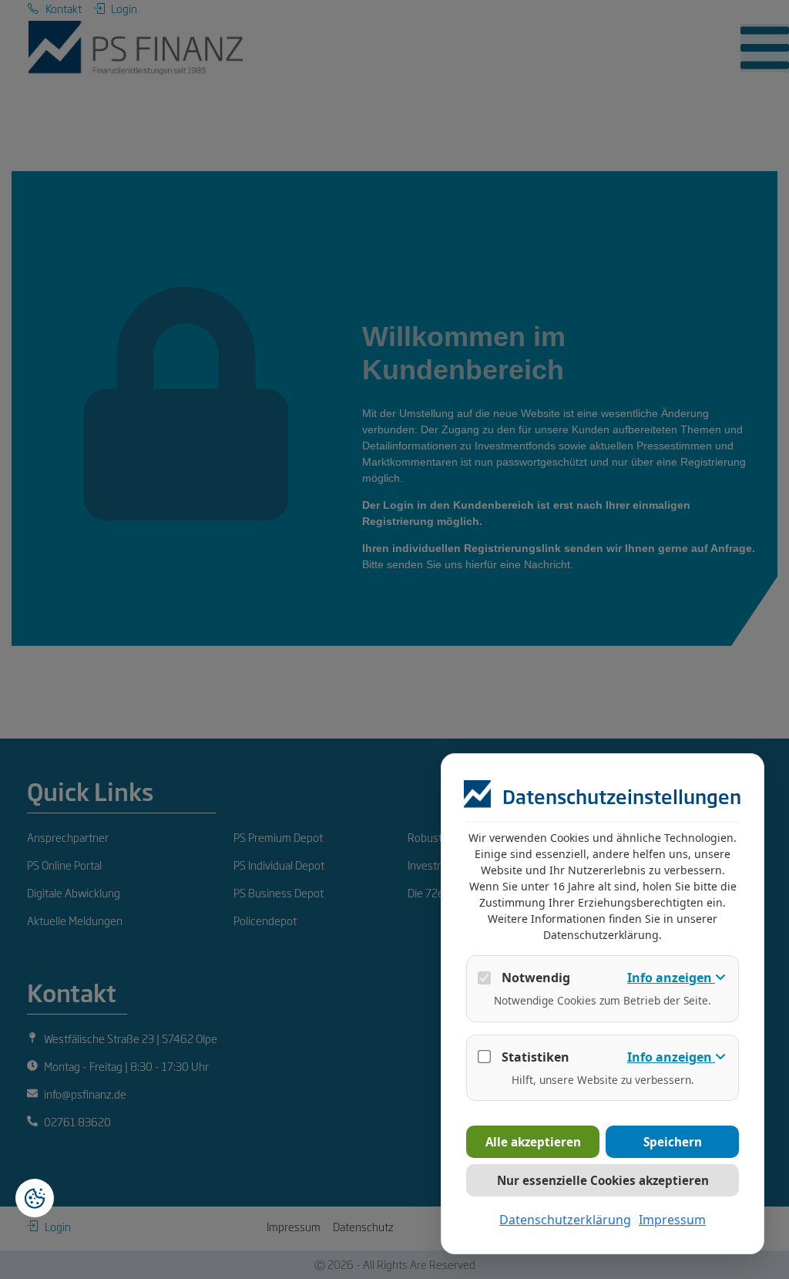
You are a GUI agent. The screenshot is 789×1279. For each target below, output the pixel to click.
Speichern (672, 1141)
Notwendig (536, 977)
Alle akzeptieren (533, 1141)
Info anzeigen (671, 977)
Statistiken (535, 1057)
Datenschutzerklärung (565, 1219)
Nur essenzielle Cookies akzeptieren (603, 1180)
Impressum (672, 1219)
